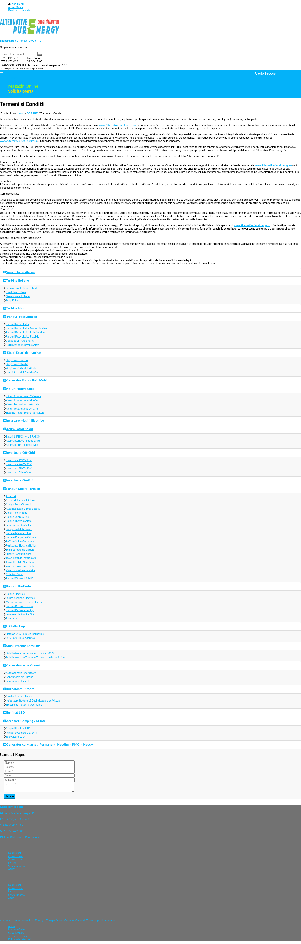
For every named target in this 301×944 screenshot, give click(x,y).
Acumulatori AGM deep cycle (23, 441)
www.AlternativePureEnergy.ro (117, 125)
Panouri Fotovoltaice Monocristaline (26, 328)
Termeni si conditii (18, 936)
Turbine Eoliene (17, 280)
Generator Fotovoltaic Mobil (27, 380)
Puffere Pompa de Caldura (21, 537)
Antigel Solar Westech (18, 504)
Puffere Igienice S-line (18, 533)
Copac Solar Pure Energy (20, 341)
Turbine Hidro (16, 308)
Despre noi (16, 81)
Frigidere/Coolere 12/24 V (21, 733)
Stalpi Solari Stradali (17, 364)
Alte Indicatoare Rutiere (19, 696)
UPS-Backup (15, 626)
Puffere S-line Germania (20, 541)
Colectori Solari (14, 574)
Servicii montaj (16, 866)
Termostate (12, 618)
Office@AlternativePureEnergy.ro (22, 837)
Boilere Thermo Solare (19, 521)
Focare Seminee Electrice (20, 598)
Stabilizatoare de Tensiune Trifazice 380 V (30, 653)
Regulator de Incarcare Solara (22, 345)
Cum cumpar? (16, 933)
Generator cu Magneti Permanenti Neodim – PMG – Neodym (50, 744)
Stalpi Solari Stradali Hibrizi (21, 368)
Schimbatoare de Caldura (20, 550)
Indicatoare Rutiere (20, 689)
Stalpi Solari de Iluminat (23, 352)
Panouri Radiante (18, 586)
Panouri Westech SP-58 (19, 578)
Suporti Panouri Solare (18, 554)
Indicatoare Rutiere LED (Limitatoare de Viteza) (33, 700)
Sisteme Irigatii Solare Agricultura (25, 413)
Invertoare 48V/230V (19, 468)
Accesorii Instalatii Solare (20, 500)
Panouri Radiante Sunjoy (20, 610)
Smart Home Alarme (20, 272)
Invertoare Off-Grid (20, 452)
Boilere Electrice (15, 594)
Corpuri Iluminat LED (18, 728)
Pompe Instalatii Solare (19, 529)
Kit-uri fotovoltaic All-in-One (22, 400)
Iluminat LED (15, 712)
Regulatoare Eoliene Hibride (22, 288)
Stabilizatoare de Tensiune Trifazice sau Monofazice (35, 657)
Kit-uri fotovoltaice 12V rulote (23, 396)
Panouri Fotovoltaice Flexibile (22, 336)
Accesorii (11, 496)
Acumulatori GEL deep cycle (22, 445)
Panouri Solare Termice (23, 488)
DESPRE (32, 113)
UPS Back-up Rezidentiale (21, 638)
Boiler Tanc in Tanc (16, 513)
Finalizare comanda (19, 10)
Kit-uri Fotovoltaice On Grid (22, 409)
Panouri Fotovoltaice (21, 316)
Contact (14, 95)
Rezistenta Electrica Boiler (21, 545)
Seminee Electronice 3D (20, 614)
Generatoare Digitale (18, 681)
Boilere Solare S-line (17, 517)
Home (20, 113)
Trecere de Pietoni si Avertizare (24, 705)
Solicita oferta (20, 91)
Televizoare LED (15, 737)
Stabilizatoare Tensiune (23, 646)
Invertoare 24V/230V (19, 464)
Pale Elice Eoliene (16, 292)
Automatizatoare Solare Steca (23, 509)
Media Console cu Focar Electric (24, 602)
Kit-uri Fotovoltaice (20, 388)
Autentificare (15, 7)
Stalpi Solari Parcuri (17, 360)
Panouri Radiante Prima (19, 606)
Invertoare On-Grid (20, 480)
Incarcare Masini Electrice (25, 420)
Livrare (12, 863)
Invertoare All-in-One (18, 472)
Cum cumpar (15, 856)
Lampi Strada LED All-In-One (22, 372)
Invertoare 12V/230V (19, 460)
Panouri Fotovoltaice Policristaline (25, 332)
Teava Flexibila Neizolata (20, 562)
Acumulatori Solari (19, 429)
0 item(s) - (18, 41)
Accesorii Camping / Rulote (26, 721)
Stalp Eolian (12, 300)
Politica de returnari (19, 939)
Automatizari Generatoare (21, 673)
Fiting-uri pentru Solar (18, 525)
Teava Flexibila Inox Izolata (21, 558)
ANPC (12, 869)
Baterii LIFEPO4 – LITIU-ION (23, 436)
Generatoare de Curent (23, 665)
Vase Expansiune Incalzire (20, 570)
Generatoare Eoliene (18, 296)
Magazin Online (23, 86)
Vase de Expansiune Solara (21, 566)
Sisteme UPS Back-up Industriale (25, 634)
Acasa (12, 77)
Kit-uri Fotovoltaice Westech (22, 404)
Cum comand (15, 859)
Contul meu (17, 4)
